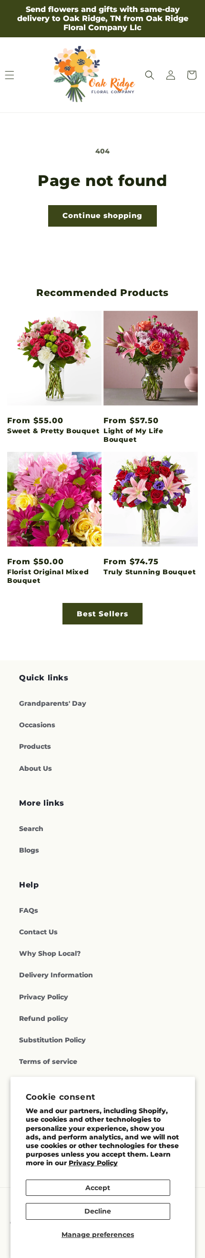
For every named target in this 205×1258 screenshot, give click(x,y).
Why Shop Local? (50, 953)
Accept (97, 1187)
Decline (97, 1211)
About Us (35, 768)
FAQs (28, 910)
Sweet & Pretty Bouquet (53, 431)
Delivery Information (56, 975)
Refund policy (43, 1018)
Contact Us (38, 932)
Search (31, 828)
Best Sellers (102, 613)
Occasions (37, 725)
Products (35, 746)
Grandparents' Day (52, 703)
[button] (149, 75)
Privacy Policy (93, 1163)
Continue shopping (102, 215)
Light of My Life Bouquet (133, 435)
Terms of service (48, 1061)
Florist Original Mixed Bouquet (48, 576)
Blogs (29, 850)
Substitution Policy (52, 1040)
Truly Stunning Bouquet (149, 572)
